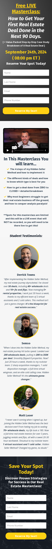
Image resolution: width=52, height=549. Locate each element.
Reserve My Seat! (26, 110)
